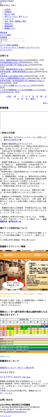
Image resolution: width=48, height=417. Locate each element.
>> (44, 319)
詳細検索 (3, 37)
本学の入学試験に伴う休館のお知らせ (15, 65)
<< (3, 319)
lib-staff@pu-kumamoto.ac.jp (15, 412)
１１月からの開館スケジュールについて (16, 85)
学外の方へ (8, 24)
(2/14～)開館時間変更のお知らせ (13, 60)
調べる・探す (9, 14)
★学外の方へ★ (14, 221)
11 (37, 96)
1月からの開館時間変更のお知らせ (14, 78)
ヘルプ (28, 47)
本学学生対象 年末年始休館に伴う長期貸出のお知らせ (22, 81)
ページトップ (5, 416)
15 (22, 99)
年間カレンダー (5, 356)
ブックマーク (5, 47)
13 (46, 96)
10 (33, 96)
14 (18, 99)
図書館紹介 (8, 26)
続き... (45, 103)
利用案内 (8, 12)
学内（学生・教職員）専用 (15, 21)
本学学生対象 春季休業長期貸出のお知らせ (18, 72)
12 (41, 96)
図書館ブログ (9, 28)
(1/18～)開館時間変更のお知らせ (13, 69)
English (22, 47)
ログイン (14, 47)
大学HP (7, 9)
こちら (27, 377)
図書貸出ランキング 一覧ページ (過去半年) (17, 368)
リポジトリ (8, 19)
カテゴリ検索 (5, 35)
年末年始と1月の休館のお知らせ (13, 76)
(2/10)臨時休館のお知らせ (10, 62)
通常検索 (3, 33)
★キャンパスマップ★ (12, 140)
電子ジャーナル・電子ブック (16, 17)
